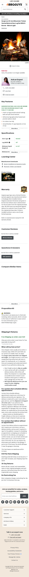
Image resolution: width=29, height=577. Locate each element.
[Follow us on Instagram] (14, 501)
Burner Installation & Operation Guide (15, 164)
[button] (14, 510)
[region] (14, 48)
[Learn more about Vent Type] (9, 139)
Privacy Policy (15, 547)
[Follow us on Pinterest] (18, 501)
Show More (14, 128)
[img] (14, 46)
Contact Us (14, 560)
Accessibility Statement (15, 551)
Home (2, 17)
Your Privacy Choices (14, 554)
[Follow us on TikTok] (22, 501)
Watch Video (16, 66)
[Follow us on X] (6, 501)
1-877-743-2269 (14, 1)
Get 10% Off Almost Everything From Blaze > (14, 14)
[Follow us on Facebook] (2, 501)
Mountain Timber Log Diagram (12, 166)
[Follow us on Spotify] (26, 501)
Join (24, 496)
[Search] (25, 9)
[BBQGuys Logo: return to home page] (14, 4)
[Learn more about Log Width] (9, 142)
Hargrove (4, 28)
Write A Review (7, 237)
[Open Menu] (2, 4)
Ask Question (7, 256)
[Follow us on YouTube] (10, 501)
